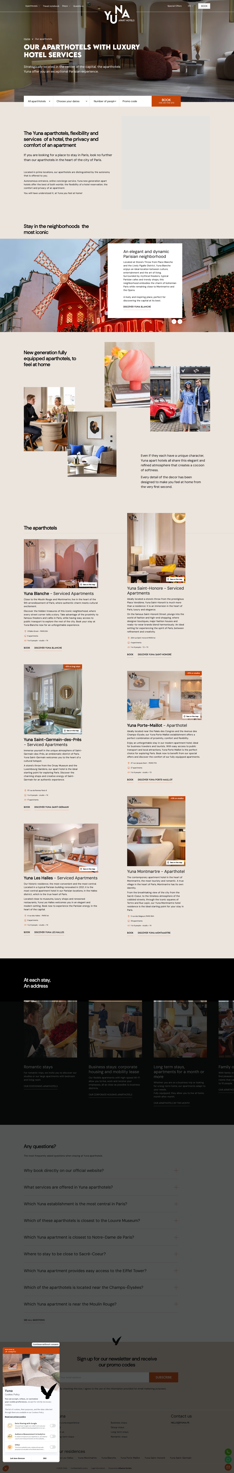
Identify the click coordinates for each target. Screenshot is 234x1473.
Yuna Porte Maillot (130, 1457)
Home (27, 38)
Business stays (119, 1422)
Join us (60, 1431)
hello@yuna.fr (180, 1422)
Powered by (120, 1468)
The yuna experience (67, 1422)
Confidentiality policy (79, 1468)
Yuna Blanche (108, 1457)
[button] (33, 6)
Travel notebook (51, 5)
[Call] (228, 1452)
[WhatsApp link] (228, 1459)
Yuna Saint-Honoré (155, 1457)
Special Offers (175, 5)
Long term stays (120, 1431)
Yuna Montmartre (87, 1457)
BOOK (204, 6)
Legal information (98, 1468)
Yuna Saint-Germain (180, 1457)
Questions (78, 5)
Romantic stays (119, 1436)
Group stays (117, 1427)
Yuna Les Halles (64, 1457)
